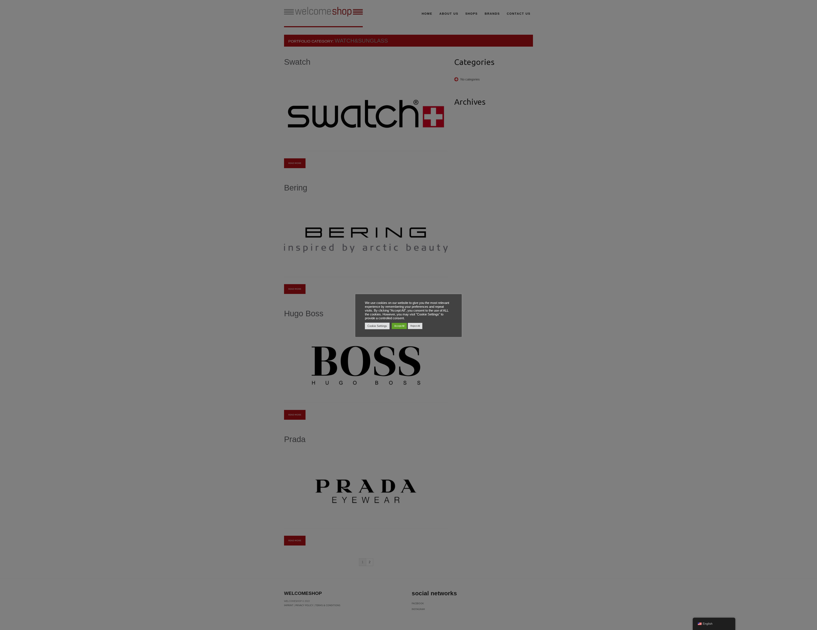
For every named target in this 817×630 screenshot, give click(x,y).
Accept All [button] (399, 326)
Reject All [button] (415, 326)
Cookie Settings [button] (377, 326)
